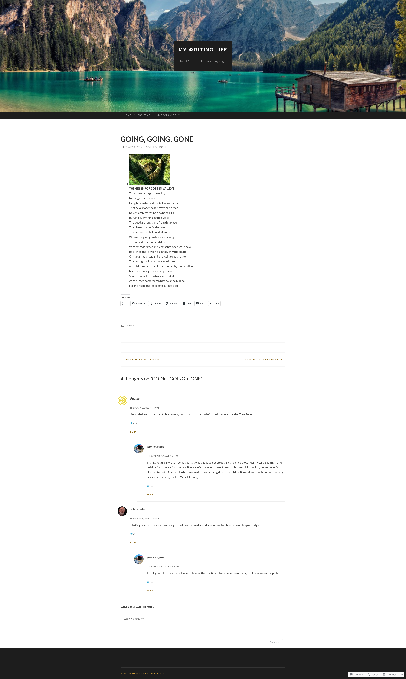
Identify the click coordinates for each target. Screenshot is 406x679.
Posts (130, 325)
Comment (274, 642)
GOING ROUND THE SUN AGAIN (264, 359)
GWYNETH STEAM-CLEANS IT (140, 359)
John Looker (138, 509)
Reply (133, 432)
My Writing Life (203, 49)
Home (127, 115)
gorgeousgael (156, 147)
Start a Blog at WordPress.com (143, 673)
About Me (144, 115)
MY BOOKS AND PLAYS (169, 115)
